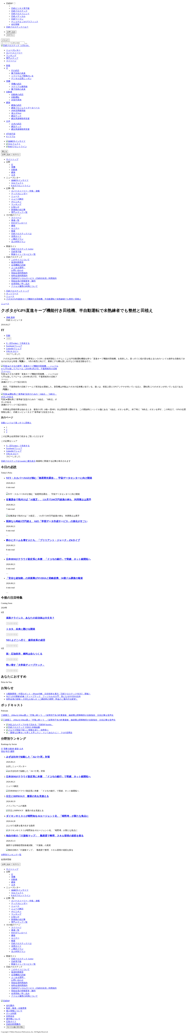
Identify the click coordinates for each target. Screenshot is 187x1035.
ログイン (10, 35)
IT (7, 68)
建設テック (16, 116)
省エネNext (16, 113)
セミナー (15, 228)
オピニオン (16, 202)
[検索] (26, 43)
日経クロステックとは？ (17, 27)
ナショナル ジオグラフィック (24, 22)
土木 (8, 121)
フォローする (12, 623)
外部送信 (10, 1016)
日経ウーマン (17, 19)
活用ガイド (16, 236)
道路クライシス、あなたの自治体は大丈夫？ (30, 618)
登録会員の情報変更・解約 (23, 281)
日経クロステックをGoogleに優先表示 (18, 461)
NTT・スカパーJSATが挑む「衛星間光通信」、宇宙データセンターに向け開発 (49, 478)
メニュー (5, 40)
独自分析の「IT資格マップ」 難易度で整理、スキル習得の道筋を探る (45, 835)
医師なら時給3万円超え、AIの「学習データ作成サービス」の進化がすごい (46, 521)
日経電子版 (16, 252)
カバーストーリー (14, 53)
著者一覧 (15, 220)
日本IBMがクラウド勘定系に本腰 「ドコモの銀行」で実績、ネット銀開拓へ (48, 559)
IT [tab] (2, 749)
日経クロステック (19, 11)
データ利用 (11, 1013)
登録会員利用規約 (19, 273)
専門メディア (12, 58)
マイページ (11, 61)
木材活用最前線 (18, 110)
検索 (13, 231)
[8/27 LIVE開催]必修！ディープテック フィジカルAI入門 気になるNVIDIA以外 (43, 696)
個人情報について (14, 1011)
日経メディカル (18, 16)
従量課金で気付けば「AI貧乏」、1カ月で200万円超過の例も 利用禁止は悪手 (48, 499)
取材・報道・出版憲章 (16, 1008)
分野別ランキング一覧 (11, 855)
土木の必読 (16, 124)
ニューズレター (13, 50)
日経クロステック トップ (17, 291)
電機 (8, 81)
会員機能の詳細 (18, 265)
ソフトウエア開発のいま (22, 76)
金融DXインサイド (19, 180)
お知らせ (15, 207)
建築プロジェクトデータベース (25, 108)
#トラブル (10, 136)
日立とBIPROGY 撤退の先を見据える (27, 796)
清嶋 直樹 (10, 317)
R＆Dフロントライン (20, 186)
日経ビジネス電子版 (20, 8)
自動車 (9, 92)
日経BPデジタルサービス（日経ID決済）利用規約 (34, 278)
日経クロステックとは (21, 234)
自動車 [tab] (11, 749)
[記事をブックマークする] (7, 492)
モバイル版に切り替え (15, 1027)
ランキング (11, 55)
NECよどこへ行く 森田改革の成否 (25, 640)
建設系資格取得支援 (20, 118)
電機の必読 (16, 84)
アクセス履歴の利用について (24, 286)
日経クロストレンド (20, 14)
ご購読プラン (17, 239)
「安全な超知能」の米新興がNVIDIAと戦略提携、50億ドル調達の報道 (44, 578)
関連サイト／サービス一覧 (23, 254)
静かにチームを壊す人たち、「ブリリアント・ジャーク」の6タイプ (43, 540)
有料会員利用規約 (19, 276)
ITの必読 (15, 70)
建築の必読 (16, 105)
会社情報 (15, 24)
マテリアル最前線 (19, 86)
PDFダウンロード (19, 223)
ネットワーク (12, 294)
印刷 (8, 335)
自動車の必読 (17, 94)
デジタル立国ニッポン (21, 78)
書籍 (13, 226)
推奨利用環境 (17, 262)
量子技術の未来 (18, 73)
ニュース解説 (17, 199)
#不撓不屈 (10, 134)
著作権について (13, 1019)
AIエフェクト (17, 183)
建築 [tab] (17, 749)
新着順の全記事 (18, 210)
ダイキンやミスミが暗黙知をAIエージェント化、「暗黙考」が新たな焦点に (47, 816)
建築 (8, 102)
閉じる (4, 151)
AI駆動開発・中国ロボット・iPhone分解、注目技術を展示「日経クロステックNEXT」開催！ (48, 694)
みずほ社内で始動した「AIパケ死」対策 (28, 756)
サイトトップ (12, 159)
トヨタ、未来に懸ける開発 (20, 629)
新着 (8, 65)
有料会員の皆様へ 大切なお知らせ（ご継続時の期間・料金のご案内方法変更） (42, 699)
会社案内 (10, 1005)
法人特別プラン (18, 242)
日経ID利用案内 (13, 1024)
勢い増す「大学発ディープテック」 (25, 665)
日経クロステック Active (22, 249)
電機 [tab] (5, 749)
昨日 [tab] (8, 751)
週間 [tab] (12, 751)
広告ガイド (11, 1021)
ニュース (15, 196)
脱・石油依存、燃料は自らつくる (24, 653)
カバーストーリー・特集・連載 (25, 191)
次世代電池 (16, 100)
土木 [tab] (21, 749)
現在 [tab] (3, 751)
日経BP (9, 3)
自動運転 (15, 97)
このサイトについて (20, 260)
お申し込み (11, 32)
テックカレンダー (19, 194)
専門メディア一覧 (19, 212)
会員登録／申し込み (20, 284)
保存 (8, 338)
